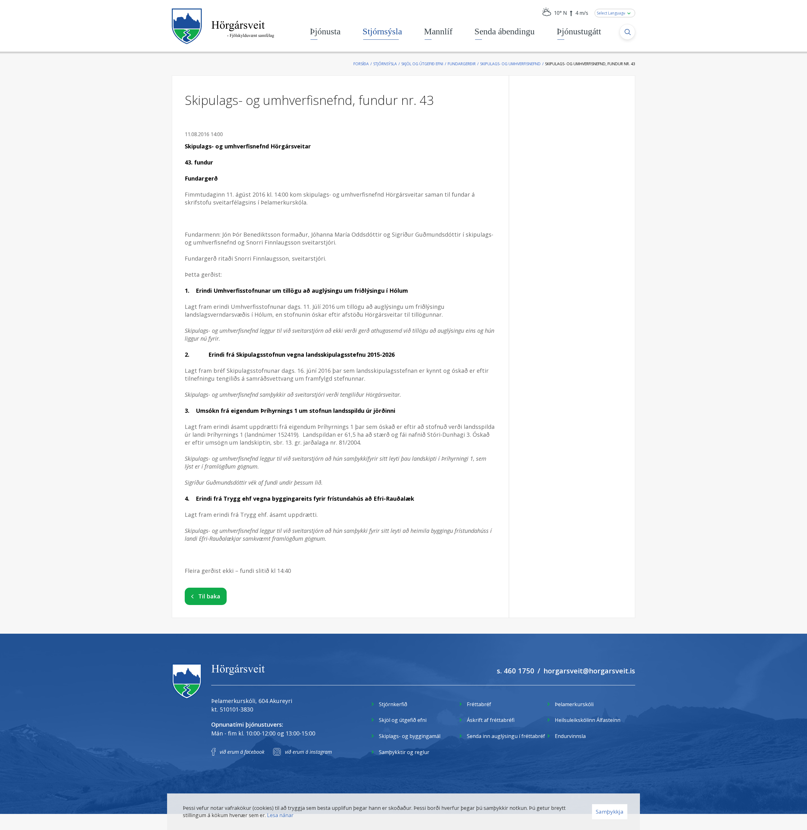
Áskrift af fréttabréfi (490, 720)
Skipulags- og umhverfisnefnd (510, 63)
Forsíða (361, 63)
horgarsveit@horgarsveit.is (589, 670)
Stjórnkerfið (393, 704)
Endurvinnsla (570, 736)
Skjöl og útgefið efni (422, 63)
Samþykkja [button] (610, 811)
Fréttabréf (479, 704)
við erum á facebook (242, 751)
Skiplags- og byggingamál (409, 736)
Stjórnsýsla (385, 63)
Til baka (209, 596)
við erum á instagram (308, 751)
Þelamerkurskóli (574, 704)
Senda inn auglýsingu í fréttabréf (506, 736)
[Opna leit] (627, 32)
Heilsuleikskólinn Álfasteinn (587, 720)
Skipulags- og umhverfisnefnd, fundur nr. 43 (590, 63)
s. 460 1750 (515, 670)
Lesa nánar (280, 815)
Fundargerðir (462, 63)
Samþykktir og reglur (404, 752)
